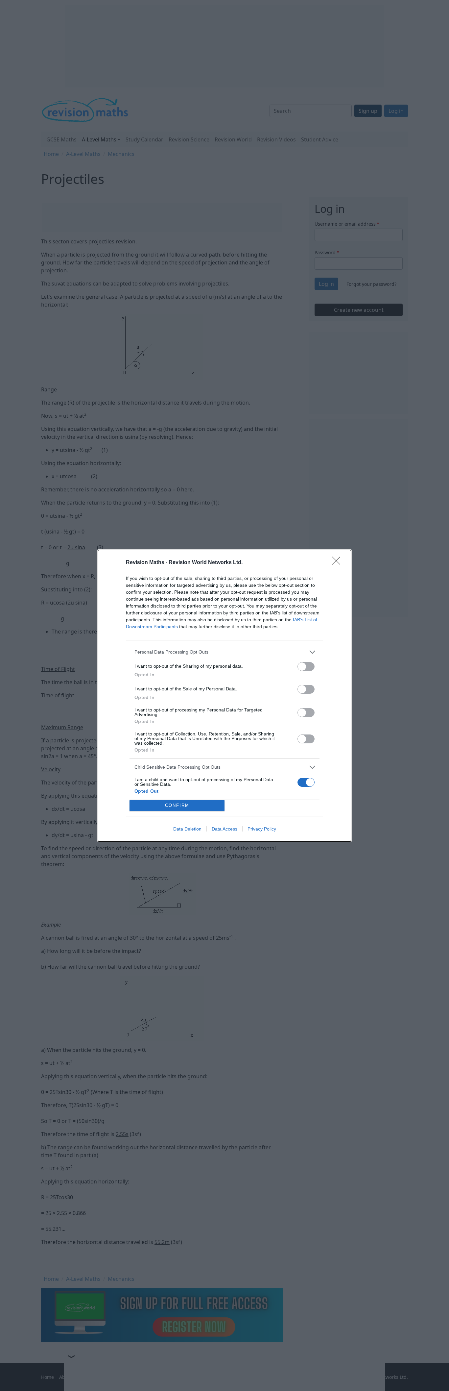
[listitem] (224, 652)
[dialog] (224, 695)
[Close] (338, 563)
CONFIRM (177, 805)
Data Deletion (187, 829)
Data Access (224, 829)
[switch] (306, 666)
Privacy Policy (262, 829)
